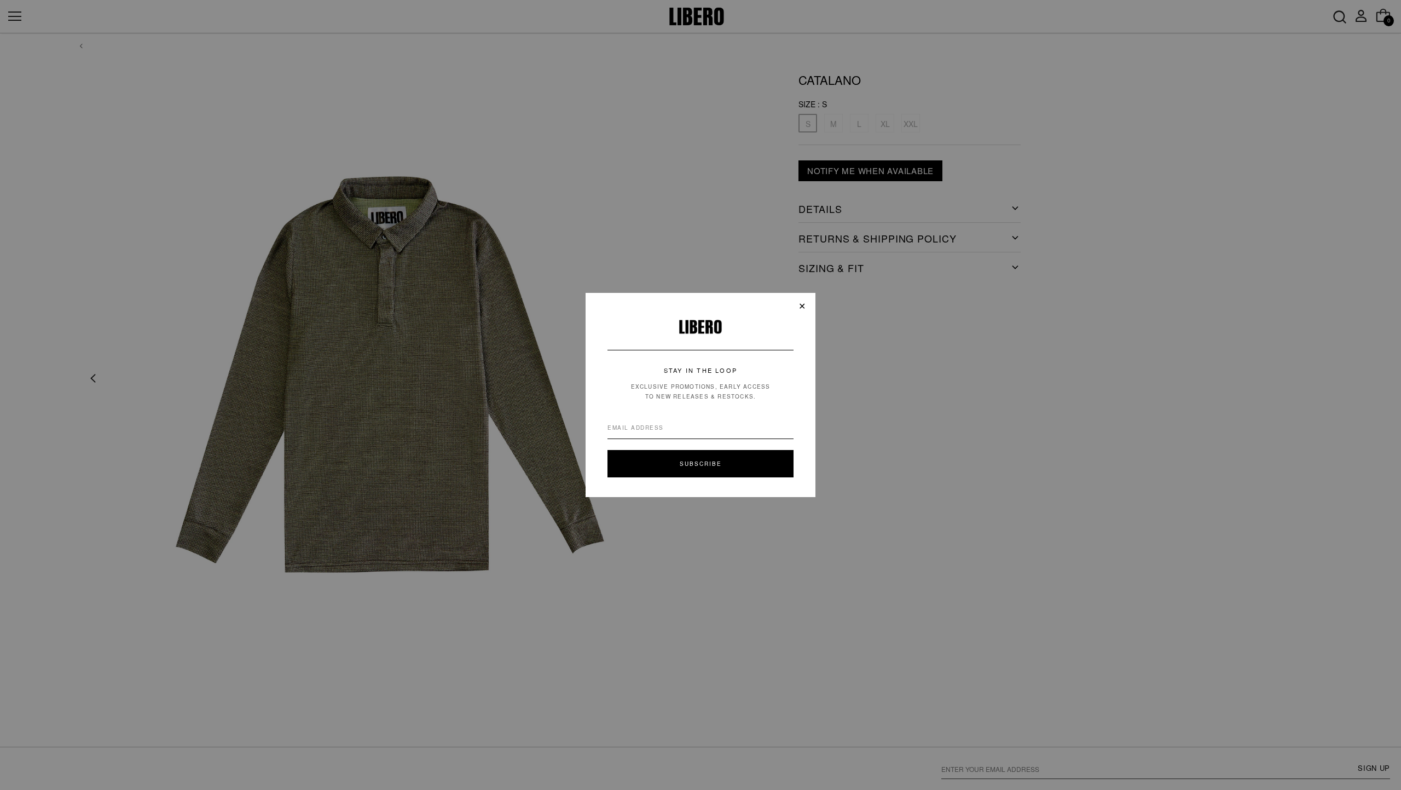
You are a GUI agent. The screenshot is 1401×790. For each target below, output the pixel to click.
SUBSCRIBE (701, 464)
